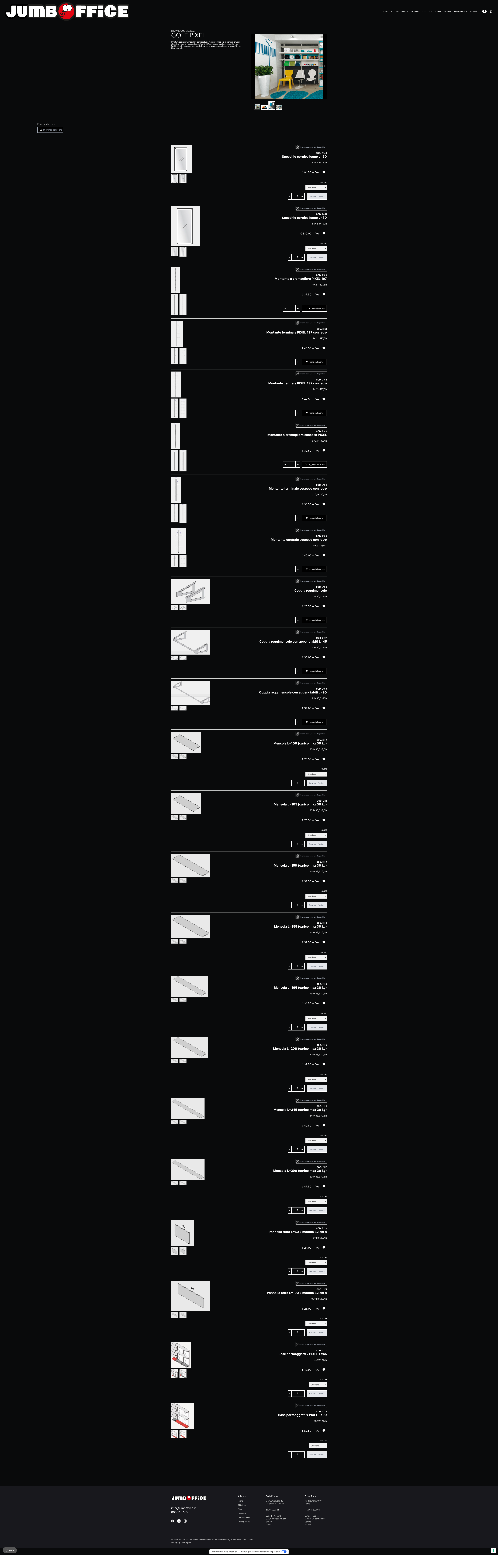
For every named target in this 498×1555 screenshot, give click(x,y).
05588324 (274, 1510)
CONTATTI (473, 11)
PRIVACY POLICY (460, 11)
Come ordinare (244, 1517)
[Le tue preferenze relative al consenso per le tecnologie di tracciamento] (493, 1550)
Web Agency (175, 1543)
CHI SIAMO (415, 11)
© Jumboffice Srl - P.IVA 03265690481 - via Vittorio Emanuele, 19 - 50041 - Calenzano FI (212, 1539)
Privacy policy (244, 1521)
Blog (240, 1509)
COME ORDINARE (435, 11)
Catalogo (242, 1513)
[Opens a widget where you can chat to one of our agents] (10, 1550)
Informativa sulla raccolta (224, 1551)
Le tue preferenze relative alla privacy (260, 1551)
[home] (67, 11)
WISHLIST (448, 11)
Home (240, 1501)
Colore (323, 182)
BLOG (424, 11)
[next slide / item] (325, 66)
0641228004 (314, 1510)
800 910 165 (179, 1512)
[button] (386, 11)
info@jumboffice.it (183, 1508)
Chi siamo (242, 1505)
